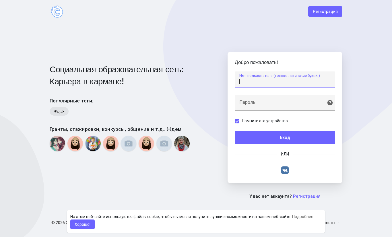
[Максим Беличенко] (93, 143)
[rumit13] (75, 143)
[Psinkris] (146, 143)
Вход (285, 137)
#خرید (59, 111)
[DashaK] (111, 143)
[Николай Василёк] (128, 143)
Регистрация (325, 11)
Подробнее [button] (302, 216)
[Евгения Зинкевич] (164, 143)
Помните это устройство (265, 120)
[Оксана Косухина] (182, 143)
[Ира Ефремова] (57, 143)
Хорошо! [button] (82, 224)
